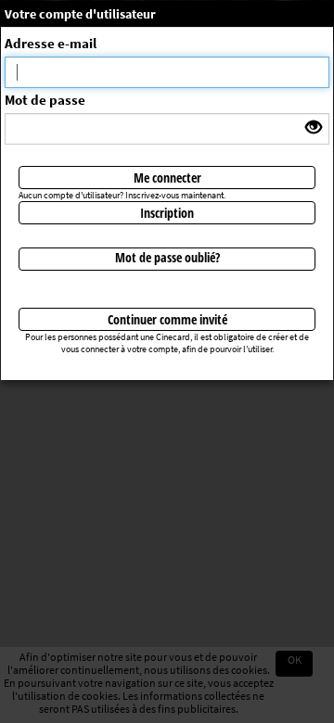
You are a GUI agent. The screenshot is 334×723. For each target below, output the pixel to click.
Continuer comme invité (167, 319)
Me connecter (167, 177)
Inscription (167, 213)
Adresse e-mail (50, 43)
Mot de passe (45, 99)
